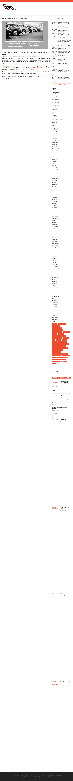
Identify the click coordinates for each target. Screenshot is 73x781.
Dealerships (54, 115)
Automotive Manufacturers (31, 13)
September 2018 (55, 249)
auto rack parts (55, 335)
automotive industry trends (57, 331)
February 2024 (55, 167)
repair (54, 357)
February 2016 (55, 315)
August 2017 (54, 277)
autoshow (59, 337)
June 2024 (54, 159)
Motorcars (53, 122)
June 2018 (54, 256)
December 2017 (55, 268)
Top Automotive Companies (56, 126)
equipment (54, 341)
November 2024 (55, 148)
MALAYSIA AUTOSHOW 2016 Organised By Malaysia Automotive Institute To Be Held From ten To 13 (61, 401)
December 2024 (55, 146)
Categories (54, 88)
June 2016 (54, 306)
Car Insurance (54, 109)
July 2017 (54, 279)
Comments (61, 377)
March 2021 (54, 186)
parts (69, 355)
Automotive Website (55, 105)
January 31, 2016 (63, 510)
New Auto (34, 776)
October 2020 (54, 197)
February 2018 (55, 264)
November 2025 (55, 136)
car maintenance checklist (14, 56)
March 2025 (54, 140)
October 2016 (54, 298)
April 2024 (54, 163)
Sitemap (53, 374)
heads (58, 343)
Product (53, 390)
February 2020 (55, 214)
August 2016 (54, 302)
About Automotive (7, 13)
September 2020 (55, 199)
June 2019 (54, 230)
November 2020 (55, 195)
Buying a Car (65, 337)
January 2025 (54, 144)
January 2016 (54, 317)
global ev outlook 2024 (62, 341)
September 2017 (55, 275)
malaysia (65, 347)
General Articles (54, 116)
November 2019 (55, 220)
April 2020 (54, 209)
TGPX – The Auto (5, 778)
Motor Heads (54, 413)
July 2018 (54, 254)
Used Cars (53, 129)
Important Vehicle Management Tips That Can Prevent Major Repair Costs (24, 53)
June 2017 (54, 281)
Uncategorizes (54, 128)
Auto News (53, 95)
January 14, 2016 (63, 684)
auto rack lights (60, 333)
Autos (41, 13)
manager (54, 349)
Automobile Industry (55, 99)
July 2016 (54, 304)
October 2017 (54, 273)
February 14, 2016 (64, 421)
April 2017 (54, 285)
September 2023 (55, 178)
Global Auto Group (55, 118)
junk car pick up (62, 345)
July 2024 (54, 157)
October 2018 (54, 247)
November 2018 (55, 245)
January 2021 (54, 190)
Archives (53, 89)
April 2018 (54, 260)
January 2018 (54, 266)
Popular (55, 377)
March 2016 (54, 313)
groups (54, 343)
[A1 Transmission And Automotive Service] (56, 418)
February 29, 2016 (55, 410)
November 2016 (55, 296)
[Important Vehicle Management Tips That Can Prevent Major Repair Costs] (26, 35)
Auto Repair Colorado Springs (58, 395)
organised (64, 355)
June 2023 (54, 184)
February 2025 (55, 142)
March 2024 (54, 165)
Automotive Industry (18, 13)
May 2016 (54, 308)
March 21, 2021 (5, 56)
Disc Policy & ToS (55, 372)
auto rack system (62, 335)
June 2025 (54, 138)
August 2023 (54, 180)
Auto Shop (54, 337)
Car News (27, 775)
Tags (68, 377)
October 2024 (54, 150)
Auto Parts (4, 50)
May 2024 (54, 161)
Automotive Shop (54, 102)
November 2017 (55, 270)
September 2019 (55, 224)
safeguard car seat (60, 357)
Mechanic (65, 775)
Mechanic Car (60, 349)
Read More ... (5, 80)
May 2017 (54, 283)
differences (64, 339)
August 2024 (54, 155)
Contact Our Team (55, 371)
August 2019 (54, 226)
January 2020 (54, 216)
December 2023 (55, 171)
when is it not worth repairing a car (34, 56)
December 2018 (55, 243)
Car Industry (54, 108)
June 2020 (54, 205)
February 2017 (55, 289)
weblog (54, 363)
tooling (54, 361)
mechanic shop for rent (56, 351)
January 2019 (54, 241)
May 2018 (54, 258)
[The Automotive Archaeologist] (56, 593)
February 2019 (55, 239)
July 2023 (54, 182)
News (53, 125)
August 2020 (54, 201)
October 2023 (54, 176)
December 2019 (55, 218)
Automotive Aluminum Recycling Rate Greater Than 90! (65, 507)
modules (65, 353)
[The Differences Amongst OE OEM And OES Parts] (56, 681)
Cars (52, 112)
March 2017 (54, 287)
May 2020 (54, 207)
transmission (59, 361)
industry (62, 343)
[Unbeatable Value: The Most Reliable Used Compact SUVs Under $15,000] (56, 381)
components (58, 339)
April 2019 (54, 235)
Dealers (53, 113)
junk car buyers (55, 345)
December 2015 (55, 319)
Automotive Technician (55, 103)
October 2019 (54, 222)
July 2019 (54, 228)
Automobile (54, 98)
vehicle (65, 361)
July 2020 (54, 203)
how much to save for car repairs (23, 56)
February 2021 (55, 188)
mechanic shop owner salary (57, 353)
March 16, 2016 (55, 404)
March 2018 (54, 262)
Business (53, 106)
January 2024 (54, 169)
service (66, 357)
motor (54, 355)
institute (67, 343)
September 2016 (55, 300)
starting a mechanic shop (61, 359)
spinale (54, 359)
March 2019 (54, 237)
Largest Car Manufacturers (56, 119)
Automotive (48, 13)
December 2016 (55, 294)
